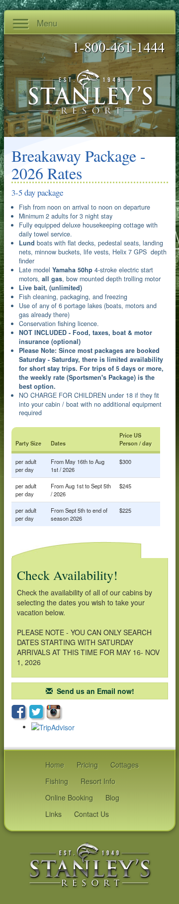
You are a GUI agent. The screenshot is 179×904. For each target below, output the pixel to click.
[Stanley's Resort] (90, 864)
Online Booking (69, 797)
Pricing (87, 765)
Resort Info (98, 781)
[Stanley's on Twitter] (38, 712)
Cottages (124, 765)
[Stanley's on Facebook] (20, 712)
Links (53, 814)
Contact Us (91, 814)
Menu (45, 23)
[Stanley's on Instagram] (55, 712)
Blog (112, 797)
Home (54, 765)
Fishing (56, 781)
